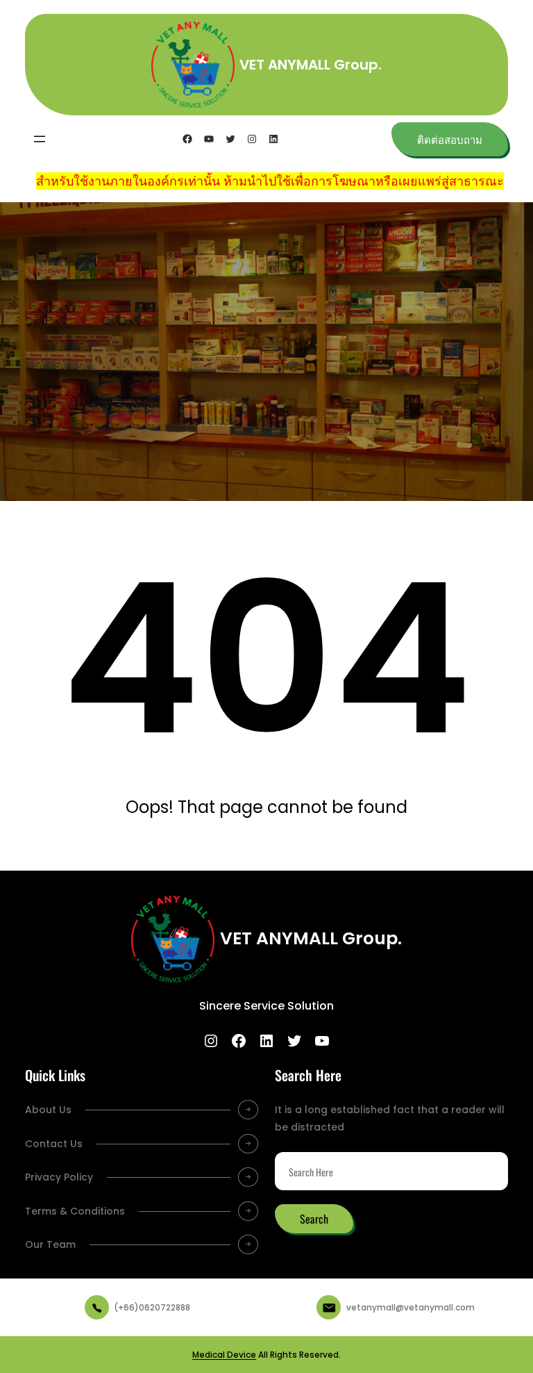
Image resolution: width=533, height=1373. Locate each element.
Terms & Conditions (75, 1211)
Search (314, 1218)
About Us (48, 1110)
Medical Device (224, 1354)
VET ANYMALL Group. (310, 64)
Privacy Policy (59, 1177)
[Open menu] (39, 139)
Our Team (50, 1244)
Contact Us (54, 1144)
